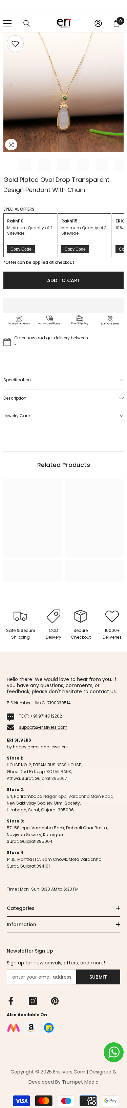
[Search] (27, 23)
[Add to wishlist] (15, 43)
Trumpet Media (80, 1082)
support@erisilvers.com (43, 727)
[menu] (7, 23)
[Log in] (98, 23)
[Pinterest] (54, 1001)
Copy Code (20, 249)
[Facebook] (10, 1001)
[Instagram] (32, 1001)
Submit (98, 977)
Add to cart (62, 280)
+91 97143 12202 (46, 716)
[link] (32, 564)
